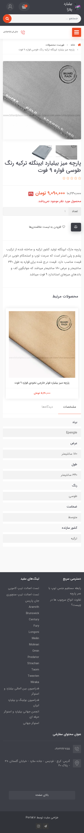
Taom (35, 669)
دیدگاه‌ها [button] (47, 406)
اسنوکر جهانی (31, 723)
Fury (36, 625)
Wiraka (34, 682)
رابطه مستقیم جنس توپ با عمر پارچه (64, 591)
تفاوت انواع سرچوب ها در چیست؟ (65, 602)
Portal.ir (31, 817)
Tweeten (33, 676)
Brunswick (32, 613)
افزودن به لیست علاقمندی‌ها (45, 227)
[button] (24, 6)
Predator (33, 657)
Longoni (34, 632)
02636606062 (11, 32)
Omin (35, 651)
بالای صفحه (42, 795)
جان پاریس (32, 600)
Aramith (34, 607)
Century (34, 619)
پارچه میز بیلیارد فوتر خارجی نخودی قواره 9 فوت (42, 383)
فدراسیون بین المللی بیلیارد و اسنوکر (21, 691)
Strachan (33, 663)
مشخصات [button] (69, 406)
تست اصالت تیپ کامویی (23, 588)
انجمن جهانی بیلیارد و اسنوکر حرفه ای (21, 714)
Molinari (34, 644)
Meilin (35, 638)
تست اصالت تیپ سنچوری (22, 594)
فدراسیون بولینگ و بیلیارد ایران (23, 703)
